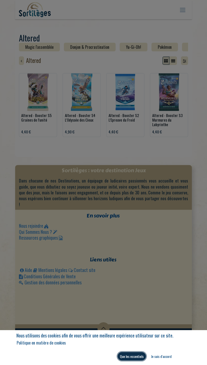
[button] (132, 356)
